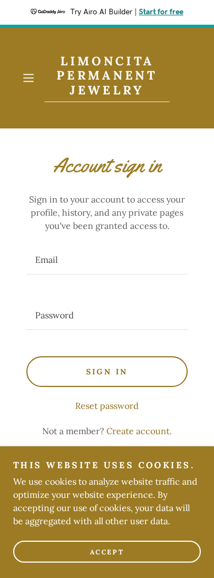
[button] (31, 78)
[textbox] (107, 259)
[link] (107, 78)
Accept (107, 552)
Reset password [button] (107, 405)
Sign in (107, 372)
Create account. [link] (139, 430)
